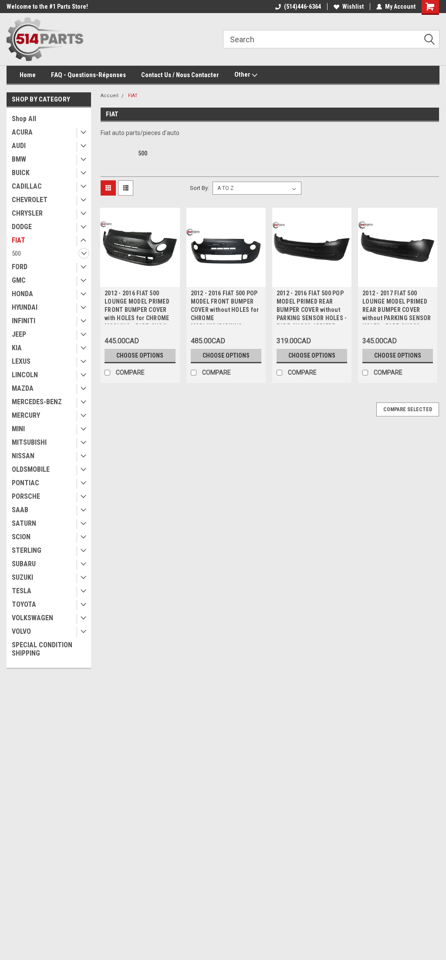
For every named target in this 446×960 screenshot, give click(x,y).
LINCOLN (25, 375)
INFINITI (23, 321)
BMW (19, 159)
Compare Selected (407, 409)
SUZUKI (22, 577)
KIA (17, 348)
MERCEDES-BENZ (37, 402)
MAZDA (23, 388)
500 (16, 253)
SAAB (20, 510)
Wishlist (353, 6)
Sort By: (199, 188)
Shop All (24, 119)
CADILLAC (27, 186)
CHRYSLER (27, 213)
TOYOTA (24, 604)
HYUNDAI (24, 307)
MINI (18, 429)
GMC (19, 280)
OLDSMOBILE (31, 469)
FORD (19, 267)
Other (243, 74)
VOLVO (21, 631)
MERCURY (26, 415)
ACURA (22, 132)
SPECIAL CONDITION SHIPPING (42, 649)
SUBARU (24, 564)
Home (28, 75)
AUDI (19, 146)
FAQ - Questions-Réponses (88, 75)
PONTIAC (25, 483)
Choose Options (139, 355)
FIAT (18, 240)
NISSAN (23, 456)
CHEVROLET (29, 200)
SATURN (24, 523)
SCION (21, 537)
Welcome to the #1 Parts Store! (47, 6)
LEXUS (21, 361)
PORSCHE (26, 496)
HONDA (22, 294)
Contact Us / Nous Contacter (180, 75)
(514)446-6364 (302, 6)
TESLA (21, 591)
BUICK (21, 173)
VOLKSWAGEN (32, 618)
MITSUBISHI (29, 442)
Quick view (139, 280)
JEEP (19, 334)
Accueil (109, 95)
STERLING (26, 550)
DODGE (22, 227)
